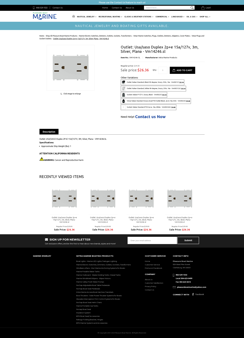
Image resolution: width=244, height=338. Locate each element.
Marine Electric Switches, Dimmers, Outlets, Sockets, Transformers (103, 265)
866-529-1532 (42, 8)
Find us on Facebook (153, 268)
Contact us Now (150, 117)
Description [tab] (49, 131)
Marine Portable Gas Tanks (87, 306)
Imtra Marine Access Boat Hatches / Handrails (94, 292)
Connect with (181, 294)
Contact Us (58, 8)
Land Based (176, 17)
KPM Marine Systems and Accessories (91, 323)
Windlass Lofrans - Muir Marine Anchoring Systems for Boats (100, 268)
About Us (130, 8)
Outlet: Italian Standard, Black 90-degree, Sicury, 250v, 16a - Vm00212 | (155, 82)
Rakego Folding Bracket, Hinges (89, 320)
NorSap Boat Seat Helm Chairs (89, 302)
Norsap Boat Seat (83, 309)
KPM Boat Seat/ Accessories (88, 316)
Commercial (161, 17)
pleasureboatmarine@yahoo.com (191, 287)
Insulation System (83, 313)
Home (105, 8)
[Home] (45, 19)
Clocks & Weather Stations (137, 17)
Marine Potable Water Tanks (88, 272)
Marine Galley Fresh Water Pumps (90, 282)
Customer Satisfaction (154, 283)
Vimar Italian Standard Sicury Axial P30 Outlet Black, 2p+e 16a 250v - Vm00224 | (158, 101)
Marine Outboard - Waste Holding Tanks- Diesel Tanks (98, 275)
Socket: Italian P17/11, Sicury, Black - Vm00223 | (146, 95)
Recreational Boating (109, 17)
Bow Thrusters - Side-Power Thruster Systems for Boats (99, 296)
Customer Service (152, 265)
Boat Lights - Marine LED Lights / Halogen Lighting (96, 261)
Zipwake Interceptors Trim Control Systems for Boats (98, 299)
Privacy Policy (150, 286)
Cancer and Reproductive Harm (63, 160)
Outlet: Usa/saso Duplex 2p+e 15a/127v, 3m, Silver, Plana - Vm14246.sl (64, 219)
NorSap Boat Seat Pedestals (88, 289)
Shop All (204, 17)
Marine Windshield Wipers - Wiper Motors (93, 278)
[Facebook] (198, 295)
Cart (208, 8)
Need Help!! (127, 117)
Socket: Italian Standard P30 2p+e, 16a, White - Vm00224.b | (151, 107)
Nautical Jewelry (86, 17)
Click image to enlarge (72, 94)
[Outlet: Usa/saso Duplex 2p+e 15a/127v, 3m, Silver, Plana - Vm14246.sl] (70, 86)
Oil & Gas (191, 17)
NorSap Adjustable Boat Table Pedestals (93, 285)
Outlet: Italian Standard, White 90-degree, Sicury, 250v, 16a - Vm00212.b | (156, 88)
